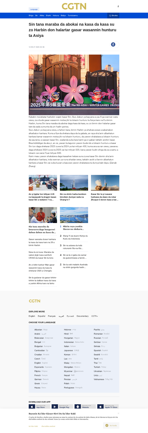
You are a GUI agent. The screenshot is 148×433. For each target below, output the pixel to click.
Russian (101, 338)
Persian (70, 379)
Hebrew (70, 329)
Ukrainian (102, 371)
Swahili (101, 354)
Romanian (102, 334)
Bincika (114, 15)
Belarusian (43, 338)
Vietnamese (103, 379)
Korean (70, 354)
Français (52, 316)
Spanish (101, 350)
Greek (40, 383)
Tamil (98, 358)
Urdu (98, 375)
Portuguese (73, 387)
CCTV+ (95, 316)
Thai (98, 363)
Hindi (68, 334)
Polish (69, 383)
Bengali (39, 342)
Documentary (83, 316)
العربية (61, 316)
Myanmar (73, 371)
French (41, 375)
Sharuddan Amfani (48, 426)
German (41, 379)
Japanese (71, 350)
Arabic (40, 334)
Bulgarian (42, 346)
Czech (40, 358)
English (32, 316)
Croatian (41, 354)
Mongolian (72, 367)
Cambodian (41, 350)
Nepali (69, 375)
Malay (72, 363)
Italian (70, 346)
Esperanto (43, 367)
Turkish (100, 367)
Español (41, 316)
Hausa (40, 387)
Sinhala (99, 346)
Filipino (40, 371)
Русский (70, 316)
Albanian (40, 329)
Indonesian (74, 342)
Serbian (100, 342)
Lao (68, 358)
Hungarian (72, 338)
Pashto (99, 329)
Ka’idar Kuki (33, 426)
